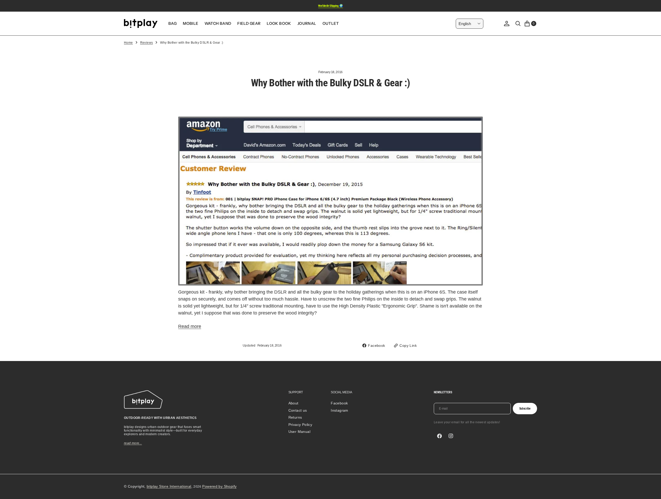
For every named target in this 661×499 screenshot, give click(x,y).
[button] (506, 23)
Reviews (146, 42)
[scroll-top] (652, 490)
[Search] (518, 23)
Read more (189, 326)
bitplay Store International (169, 486)
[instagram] (451, 436)
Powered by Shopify (219, 486)
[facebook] (439, 436)
